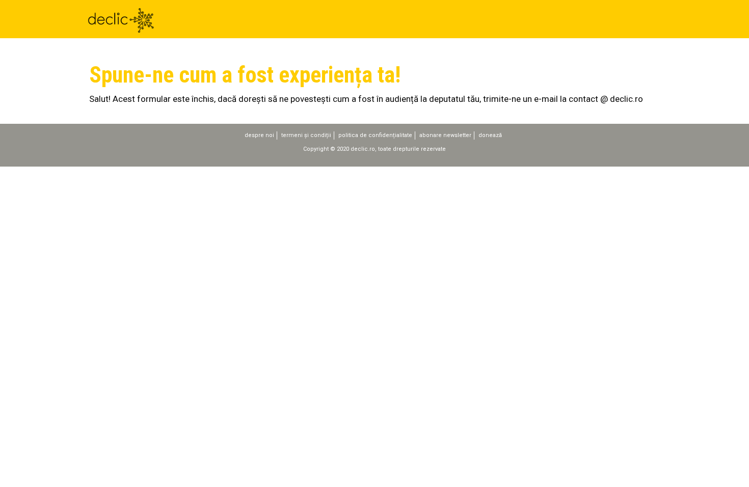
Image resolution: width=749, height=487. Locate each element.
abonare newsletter (445, 135)
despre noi (259, 135)
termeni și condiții (306, 135)
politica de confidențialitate (375, 135)
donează (490, 135)
